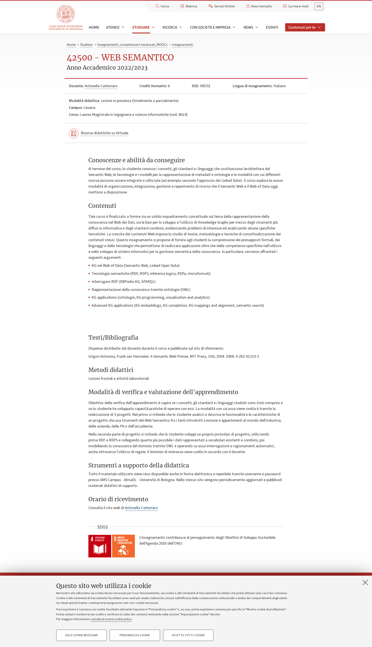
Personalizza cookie (135, 635)
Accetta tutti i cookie (188, 635)
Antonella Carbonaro (100, 86)
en (319, 6)
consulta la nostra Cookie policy (111, 619)
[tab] (318, 6)
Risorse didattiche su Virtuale (104, 133)
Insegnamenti (182, 44)
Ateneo (112, 27)
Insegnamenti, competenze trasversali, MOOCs (132, 44)
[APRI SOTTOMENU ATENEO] (122, 27)
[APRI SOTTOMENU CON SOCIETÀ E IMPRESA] (234, 27)
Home (94, 27)
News (248, 27)
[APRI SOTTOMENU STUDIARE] (153, 27)
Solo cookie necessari (81, 635)
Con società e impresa (210, 27)
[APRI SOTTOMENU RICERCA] (180, 27)
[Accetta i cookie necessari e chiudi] (365, 582)
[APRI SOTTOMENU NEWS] (256, 27)
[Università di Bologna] (66, 17)
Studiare (141, 27)
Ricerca (170, 27)
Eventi (272, 27)
